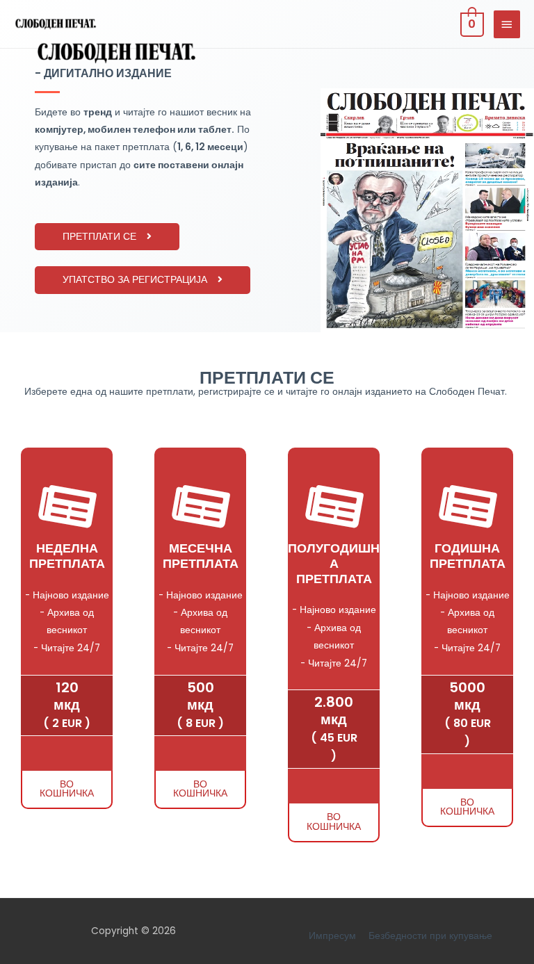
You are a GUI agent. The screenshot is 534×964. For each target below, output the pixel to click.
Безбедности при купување (430, 935)
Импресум (332, 935)
